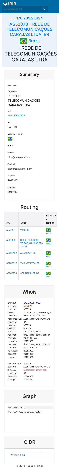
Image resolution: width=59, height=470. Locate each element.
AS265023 (11, 263)
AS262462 (11, 253)
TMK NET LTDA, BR (29, 263)
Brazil (33, 40)
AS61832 (10, 240)
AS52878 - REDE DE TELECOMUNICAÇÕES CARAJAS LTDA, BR (29, 29)
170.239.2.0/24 (29, 18)
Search (44, 8)
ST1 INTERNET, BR (29, 273)
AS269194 (11, 273)
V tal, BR (24, 230)
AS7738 (10, 230)
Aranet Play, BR (28, 253)
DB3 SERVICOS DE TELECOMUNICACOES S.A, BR (31, 243)
